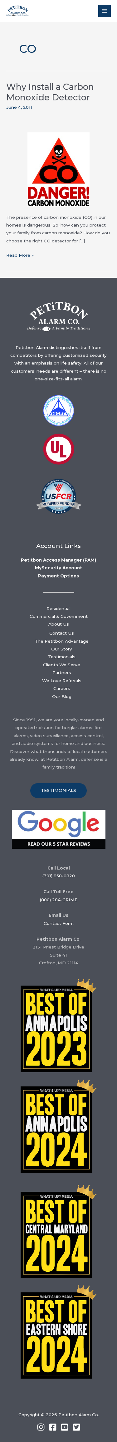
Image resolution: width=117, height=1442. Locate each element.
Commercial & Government (59, 616)
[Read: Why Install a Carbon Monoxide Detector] (58, 169)
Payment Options (58, 575)
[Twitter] (76, 1427)
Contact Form (59, 923)
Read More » (20, 255)
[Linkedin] (41, 1427)
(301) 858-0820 (58, 875)
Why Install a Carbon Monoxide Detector (50, 92)
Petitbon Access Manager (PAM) (58, 560)
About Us (58, 624)
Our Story (61, 648)
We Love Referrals (61, 680)
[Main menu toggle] (104, 11)
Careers (61, 688)
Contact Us (61, 633)
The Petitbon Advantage (62, 641)
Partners (61, 672)
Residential (58, 608)
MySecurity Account (58, 567)
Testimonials (62, 656)
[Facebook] (53, 1427)
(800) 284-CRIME (58, 899)
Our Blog (61, 696)
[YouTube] (65, 1427)
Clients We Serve (61, 664)
